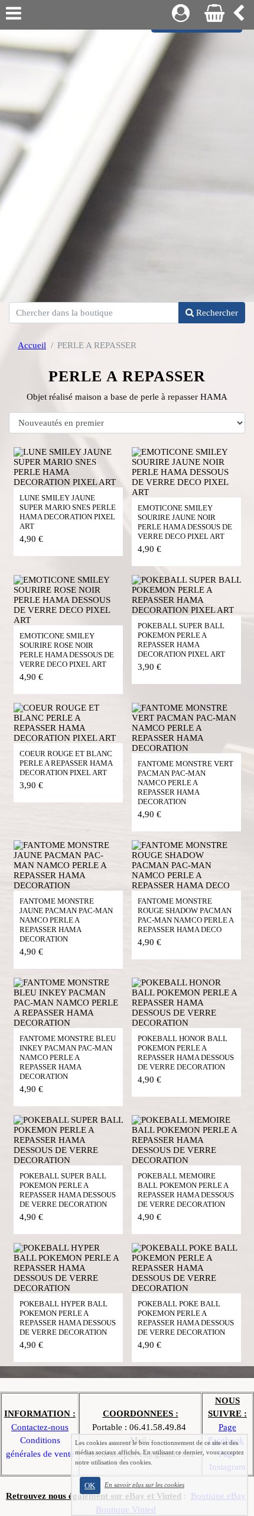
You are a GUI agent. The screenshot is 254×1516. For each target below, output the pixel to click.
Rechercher (216, 312)
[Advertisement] (127, 163)
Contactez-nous (40, 1427)
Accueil (32, 345)
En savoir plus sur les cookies (144, 1484)
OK (89, 1485)
